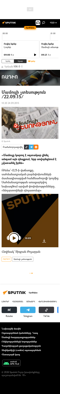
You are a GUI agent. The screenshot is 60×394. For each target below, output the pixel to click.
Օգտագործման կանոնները (16, 332)
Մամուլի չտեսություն (23, 259)
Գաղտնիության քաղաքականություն (21, 345)
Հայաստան (17, 301)
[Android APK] (11, 363)
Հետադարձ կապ (11, 354)
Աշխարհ (30, 301)
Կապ (35, 332)
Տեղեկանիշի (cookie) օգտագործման (21, 350)
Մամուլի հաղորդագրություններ (18, 337)
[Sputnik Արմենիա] (10, 23)
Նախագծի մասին (11, 328)
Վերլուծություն (47, 301)
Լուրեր (7, 47)
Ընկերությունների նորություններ (19, 341)
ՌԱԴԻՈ (6, 259)
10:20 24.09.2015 (10, 103)
